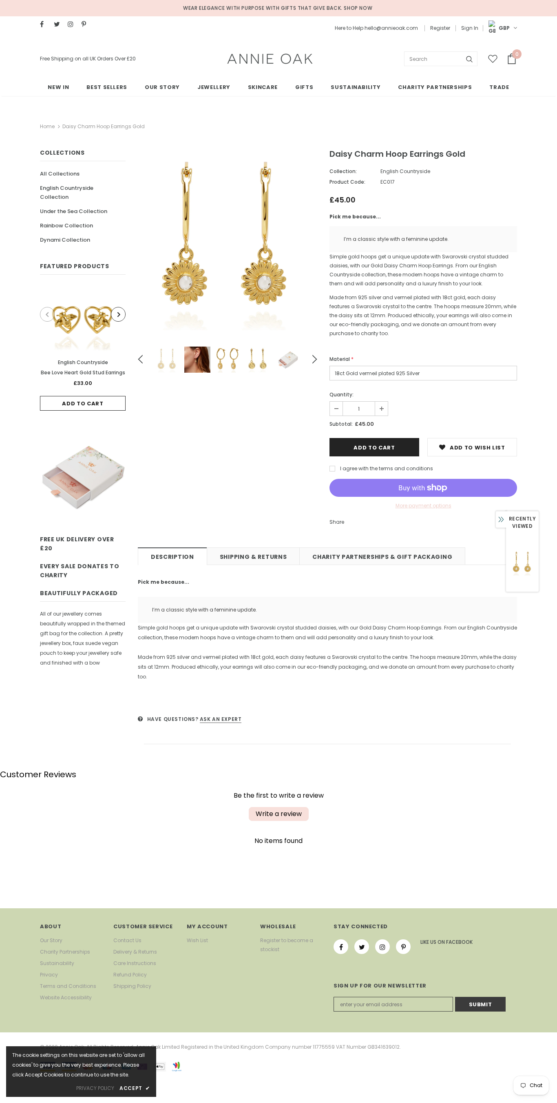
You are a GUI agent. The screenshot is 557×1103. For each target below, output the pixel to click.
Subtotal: (341, 423)
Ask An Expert (221, 719)
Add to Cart (82, 403)
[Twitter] (59, 24)
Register (440, 27)
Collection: (343, 171)
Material (341, 359)
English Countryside (83, 362)
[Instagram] (73, 24)
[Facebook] (45, 24)
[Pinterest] (87, 24)
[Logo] (270, 58)
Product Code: (347, 181)
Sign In (469, 27)
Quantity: (341, 394)
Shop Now (358, 7)
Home (47, 126)
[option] (83, 349)
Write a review (279, 813)
